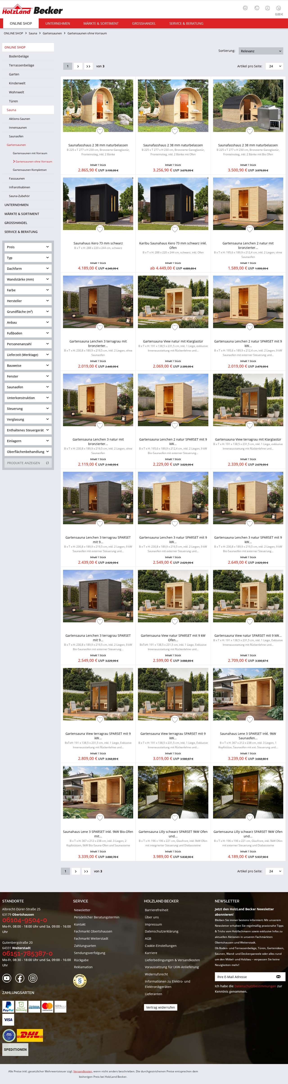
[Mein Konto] (267, 8)
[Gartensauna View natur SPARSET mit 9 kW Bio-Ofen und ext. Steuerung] (248, 596)
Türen (13, 101)
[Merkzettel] (256, 8)
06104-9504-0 (24, 920)
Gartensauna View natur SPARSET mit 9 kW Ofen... (173, 642)
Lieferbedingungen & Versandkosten (172, 960)
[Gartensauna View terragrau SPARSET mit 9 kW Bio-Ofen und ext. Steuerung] (173, 694)
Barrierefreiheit (156, 910)
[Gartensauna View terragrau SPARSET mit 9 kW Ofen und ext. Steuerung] (98, 694)
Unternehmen (16, 205)
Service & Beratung (21, 232)
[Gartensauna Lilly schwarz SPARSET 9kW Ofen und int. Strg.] (173, 792)
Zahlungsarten (85, 946)
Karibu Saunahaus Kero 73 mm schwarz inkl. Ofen (173, 247)
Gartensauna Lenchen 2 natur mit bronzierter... (248, 250)
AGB (148, 938)
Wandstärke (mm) (20, 279)
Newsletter (82, 910)
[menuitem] (246, 7)
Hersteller (14, 301)
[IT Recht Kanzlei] (82, 980)
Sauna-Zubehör (19, 196)
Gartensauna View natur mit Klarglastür (173, 345)
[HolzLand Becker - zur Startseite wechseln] (32, 9)
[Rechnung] (21, 1007)
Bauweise (14, 365)
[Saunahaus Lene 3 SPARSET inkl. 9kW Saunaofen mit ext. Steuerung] (248, 694)
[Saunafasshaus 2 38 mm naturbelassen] (98, 106)
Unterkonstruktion (21, 398)
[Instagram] (34, 978)
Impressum (153, 924)
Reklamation (83, 967)
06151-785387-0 (27, 953)
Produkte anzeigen (23, 463)
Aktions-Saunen (19, 119)
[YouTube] (8, 978)
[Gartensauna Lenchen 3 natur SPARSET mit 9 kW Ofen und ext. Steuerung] (173, 498)
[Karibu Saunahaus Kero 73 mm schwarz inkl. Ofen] (173, 204)
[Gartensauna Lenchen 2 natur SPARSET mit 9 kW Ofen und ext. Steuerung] (248, 302)
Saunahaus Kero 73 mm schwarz (98, 245)
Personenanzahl (19, 344)
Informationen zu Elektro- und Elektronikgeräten (167, 984)
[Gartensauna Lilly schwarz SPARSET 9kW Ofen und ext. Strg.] (248, 792)
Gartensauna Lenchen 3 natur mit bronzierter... (98, 446)
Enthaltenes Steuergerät (25, 430)
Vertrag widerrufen (160, 1007)
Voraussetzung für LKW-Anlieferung (172, 967)
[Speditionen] (15, 1049)
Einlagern (14, 441)
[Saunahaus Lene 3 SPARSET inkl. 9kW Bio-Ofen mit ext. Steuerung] (98, 792)
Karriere (151, 953)
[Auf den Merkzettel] (100, 131)
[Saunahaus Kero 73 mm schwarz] (98, 204)
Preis (11, 247)
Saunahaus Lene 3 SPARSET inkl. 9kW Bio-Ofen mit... (98, 838)
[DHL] (30, 1035)
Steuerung (15, 408)
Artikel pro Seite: (249, 66)
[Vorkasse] (34, 1007)
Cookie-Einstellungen (161, 946)
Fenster (12, 376)
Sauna (11, 110)
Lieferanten (153, 994)
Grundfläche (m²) (20, 311)
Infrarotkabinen (19, 187)
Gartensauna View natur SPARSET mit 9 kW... (248, 640)
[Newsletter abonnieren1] (278, 976)
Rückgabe (81, 960)
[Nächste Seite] (78, 66)
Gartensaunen (16, 145)
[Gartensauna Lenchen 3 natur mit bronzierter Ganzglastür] (98, 400)
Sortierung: (226, 50)
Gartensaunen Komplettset (30, 170)
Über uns (152, 917)
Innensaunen (18, 127)
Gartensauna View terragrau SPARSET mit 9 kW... (98, 740)
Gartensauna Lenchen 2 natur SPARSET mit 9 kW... (248, 348)
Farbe (11, 290)
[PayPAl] (8, 1007)
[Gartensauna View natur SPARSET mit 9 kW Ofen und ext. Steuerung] (173, 596)
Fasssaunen (17, 178)
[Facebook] (21, 978)
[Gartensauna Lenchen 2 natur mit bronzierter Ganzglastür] (248, 204)
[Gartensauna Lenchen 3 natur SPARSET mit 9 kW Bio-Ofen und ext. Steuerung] (248, 498)
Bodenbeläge (19, 56)
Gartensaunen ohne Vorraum (33, 161)
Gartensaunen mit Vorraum (30, 153)
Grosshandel (15, 223)
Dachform (14, 268)
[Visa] (8, 1020)
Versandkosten (82, 1071)
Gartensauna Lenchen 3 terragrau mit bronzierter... (98, 348)
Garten (14, 74)
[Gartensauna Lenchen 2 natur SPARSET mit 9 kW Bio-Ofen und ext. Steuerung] (173, 400)
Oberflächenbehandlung (25, 452)
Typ (9, 258)
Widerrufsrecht (156, 974)
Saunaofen (16, 136)
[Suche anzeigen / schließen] (245, 8)
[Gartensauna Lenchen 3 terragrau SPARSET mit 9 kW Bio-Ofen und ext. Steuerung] (98, 596)
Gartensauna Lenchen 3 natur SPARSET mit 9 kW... (173, 544)
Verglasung (15, 419)
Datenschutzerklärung (161, 931)
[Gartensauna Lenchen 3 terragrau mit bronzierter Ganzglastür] (98, 302)
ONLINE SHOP (15, 47)
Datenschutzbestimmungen (255, 986)
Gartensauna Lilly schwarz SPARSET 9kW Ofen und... (173, 838)
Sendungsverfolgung (89, 953)
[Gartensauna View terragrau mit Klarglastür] (248, 400)
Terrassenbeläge (21, 65)
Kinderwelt (17, 83)
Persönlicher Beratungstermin (96, 917)
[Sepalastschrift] (60, 1007)
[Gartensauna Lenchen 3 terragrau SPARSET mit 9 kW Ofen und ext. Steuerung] (98, 498)
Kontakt (80, 924)
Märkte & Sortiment (21, 214)
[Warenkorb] (279, 8)
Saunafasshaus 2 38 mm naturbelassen (98, 149)
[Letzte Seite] (88, 66)
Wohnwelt (16, 92)
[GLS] (9, 1035)
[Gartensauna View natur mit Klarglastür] (173, 302)
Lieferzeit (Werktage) (22, 355)
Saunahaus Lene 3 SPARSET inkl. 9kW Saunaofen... (248, 740)
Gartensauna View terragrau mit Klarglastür (248, 443)
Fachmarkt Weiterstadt (91, 938)
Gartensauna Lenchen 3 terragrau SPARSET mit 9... (98, 544)
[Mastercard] (47, 1007)
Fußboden (14, 333)
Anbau (12, 322)
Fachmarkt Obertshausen (93, 931)
